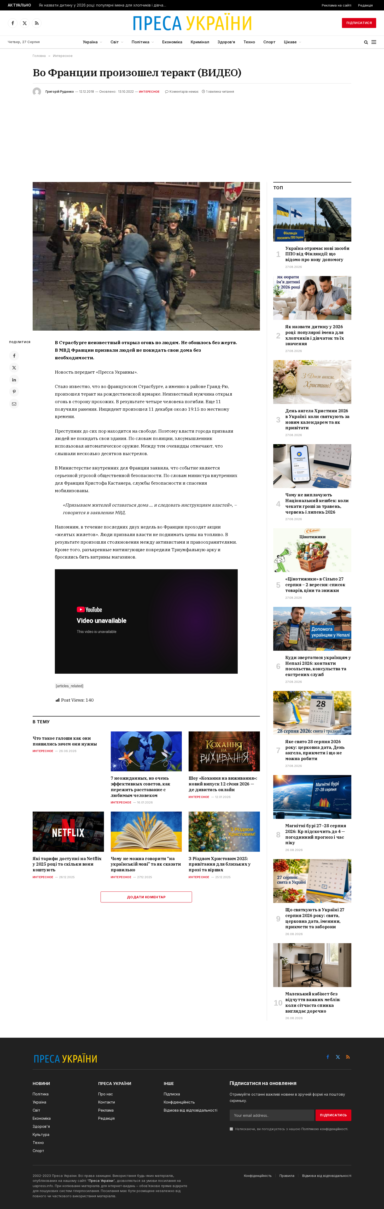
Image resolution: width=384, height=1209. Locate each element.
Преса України (101, 1180)
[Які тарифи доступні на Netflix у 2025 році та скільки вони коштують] (68, 832)
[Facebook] (14, 356)
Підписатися (359, 23)
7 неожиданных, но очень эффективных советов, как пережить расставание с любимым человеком (140, 787)
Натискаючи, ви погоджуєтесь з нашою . (291, 1129)
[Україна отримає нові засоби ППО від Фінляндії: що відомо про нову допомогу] (312, 220)
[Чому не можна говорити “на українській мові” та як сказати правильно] (146, 832)
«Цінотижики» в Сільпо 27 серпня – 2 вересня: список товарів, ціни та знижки (315, 584)
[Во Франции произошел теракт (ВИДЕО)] (146, 256)
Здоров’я (226, 42)
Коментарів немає (184, 91)
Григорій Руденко (59, 91)
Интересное (149, 91)
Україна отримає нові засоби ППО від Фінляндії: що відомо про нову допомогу (317, 254)
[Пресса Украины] (192, 23)
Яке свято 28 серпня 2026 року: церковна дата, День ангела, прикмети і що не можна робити (315, 750)
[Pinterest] (14, 392)
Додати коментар (146, 897)
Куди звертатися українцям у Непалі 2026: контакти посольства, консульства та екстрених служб (318, 666)
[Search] (366, 42)
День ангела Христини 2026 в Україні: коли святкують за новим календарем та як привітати (104, 5)
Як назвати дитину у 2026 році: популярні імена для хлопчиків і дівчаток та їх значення (314, 335)
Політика (140, 42)
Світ (114, 42)
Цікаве (290, 42)
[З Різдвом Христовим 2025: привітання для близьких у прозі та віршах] (224, 832)
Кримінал (200, 42)
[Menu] (373, 42)
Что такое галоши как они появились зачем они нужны (65, 741)
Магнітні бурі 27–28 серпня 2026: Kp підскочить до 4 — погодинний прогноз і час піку (315, 834)
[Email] (14, 404)
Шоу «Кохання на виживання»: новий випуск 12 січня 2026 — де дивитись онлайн (223, 784)
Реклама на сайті (336, 5)
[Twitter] (14, 368)
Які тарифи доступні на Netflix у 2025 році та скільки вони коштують (67, 864)
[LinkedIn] (14, 380)
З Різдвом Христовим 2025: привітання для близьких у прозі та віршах (220, 864)
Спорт (269, 42)
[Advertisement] (192, 135)
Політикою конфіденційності (324, 1129)
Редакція (365, 5)
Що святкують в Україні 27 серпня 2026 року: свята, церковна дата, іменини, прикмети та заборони (315, 918)
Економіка (172, 42)
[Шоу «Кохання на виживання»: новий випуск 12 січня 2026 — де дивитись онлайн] (224, 751)
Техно (249, 42)
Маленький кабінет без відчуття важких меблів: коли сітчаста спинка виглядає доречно (312, 1002)
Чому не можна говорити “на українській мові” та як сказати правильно (146, 864)
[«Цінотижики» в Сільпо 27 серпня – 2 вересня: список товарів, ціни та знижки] (312, 550)
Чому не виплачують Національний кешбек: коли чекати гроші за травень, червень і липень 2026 (317, 503)
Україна (90, 42)
